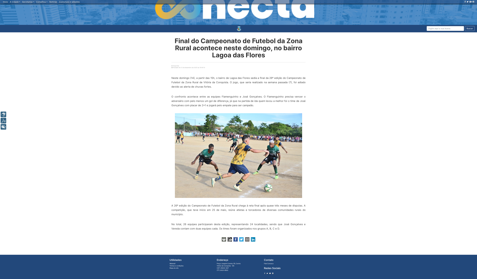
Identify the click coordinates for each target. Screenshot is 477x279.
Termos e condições (176, 266)
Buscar (470, 28)
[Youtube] (471, 1)
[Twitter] (468, 1)
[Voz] (3, 120)
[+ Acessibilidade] (3, 127)
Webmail (172, 263)
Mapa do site (174, 268)
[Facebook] (465, 1)
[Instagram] (473, 1)
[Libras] (3, 114)
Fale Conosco (269, 263)
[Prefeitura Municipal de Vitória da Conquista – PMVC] (239, 28)
